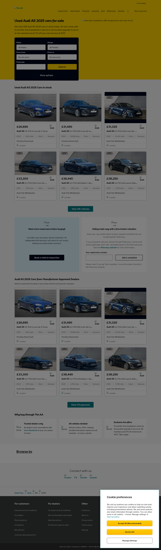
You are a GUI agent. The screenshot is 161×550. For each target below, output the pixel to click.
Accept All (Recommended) (129, 523)
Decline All (129, 532)
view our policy (113, 517)
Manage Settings (129, 541)
